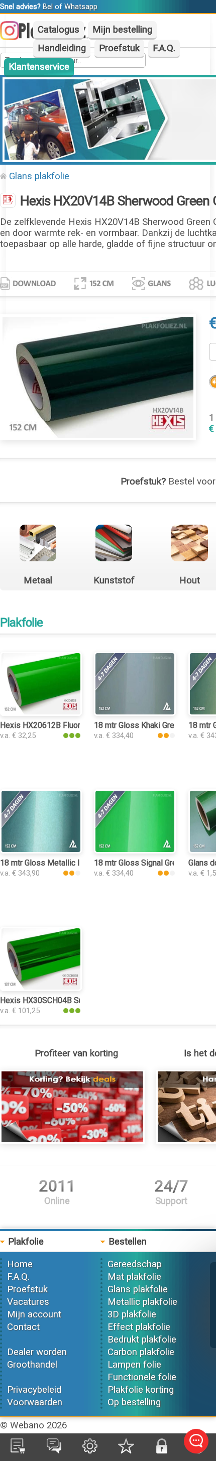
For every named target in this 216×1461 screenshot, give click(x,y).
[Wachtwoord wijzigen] (161, 1450)
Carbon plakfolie (140, 1352)
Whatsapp (80, 6)
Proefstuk (119, 48)
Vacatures (28, 1301)
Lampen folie (134, 1364)
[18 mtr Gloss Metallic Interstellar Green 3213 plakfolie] (41, 850)
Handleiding (62, 48)
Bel (48, 6)
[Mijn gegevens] (89, 1450)
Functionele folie (141, 1377)
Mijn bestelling (122, 29)
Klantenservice (39, 66)
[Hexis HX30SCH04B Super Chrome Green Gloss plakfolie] (41, 988)
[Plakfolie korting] (72, 1140)
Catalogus (58, 29)
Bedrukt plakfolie (141, 1339)
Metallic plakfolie (142, 1301)
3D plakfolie (131, 1314)
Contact (23, 1326)
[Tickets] (54, 1450)
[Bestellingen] (18, 1450)
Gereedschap (134, 1264)
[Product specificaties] (28, 286)
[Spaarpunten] (126, 1450)
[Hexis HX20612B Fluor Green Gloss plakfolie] (41, 712)
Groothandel (32, 1364)
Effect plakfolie (138, 1326)
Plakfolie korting (140, 1389)
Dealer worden (37, 1352)
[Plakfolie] (8, 201)
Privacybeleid (34, 1389)
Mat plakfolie (134, 1276)
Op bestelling (134, 1402)
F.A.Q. (164, 48)
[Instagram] (14, 37)
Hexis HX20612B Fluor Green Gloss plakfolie (79, 725)
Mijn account (34, 1314)
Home (20, 1264)
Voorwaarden (34, 1402)
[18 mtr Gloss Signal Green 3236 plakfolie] (135, 850)
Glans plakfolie (39, 176)
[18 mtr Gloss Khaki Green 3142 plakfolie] (135, 712)
